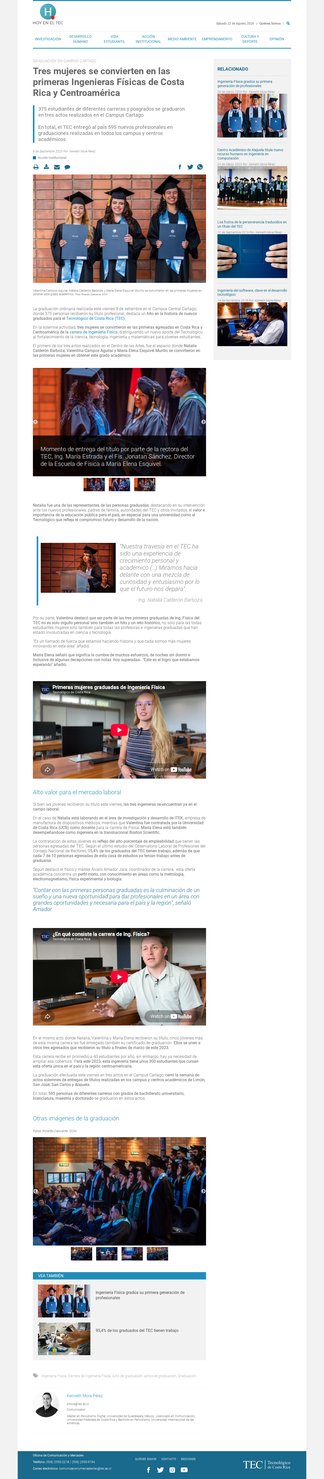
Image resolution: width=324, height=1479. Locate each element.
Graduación (187, 1376)
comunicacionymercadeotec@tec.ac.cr (85, 1468)
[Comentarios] (69, 167)
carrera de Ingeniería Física (93, 332)
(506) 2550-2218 (57, 1462)
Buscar (289, 39)
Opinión (277, 39)
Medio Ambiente (182, 39)
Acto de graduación (127, 1376)
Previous (35, 422)
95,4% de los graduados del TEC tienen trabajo (137, 1330)
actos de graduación (160, 1376)
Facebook (148, 1470)
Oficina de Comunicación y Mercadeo (58, 1455)
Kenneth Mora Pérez (82, 151)
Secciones (188, 1459)
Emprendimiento (217, 39)
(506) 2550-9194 (83, 1462)
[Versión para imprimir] (37, 167)
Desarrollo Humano (80, 39)
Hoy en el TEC (48, 13)
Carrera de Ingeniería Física (89, 1376)
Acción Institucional (148, 39)
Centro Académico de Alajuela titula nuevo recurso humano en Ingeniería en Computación (250, 154)
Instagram (171, 1470)
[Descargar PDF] (48, 167)
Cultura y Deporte (250, 39)
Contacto (168, 1459)
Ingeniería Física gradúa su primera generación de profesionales (244, 84)
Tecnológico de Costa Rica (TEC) (95, 318)
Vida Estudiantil (114, 39)
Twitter (159, 1470)
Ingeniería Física (54, 1376)
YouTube (183, 1470)
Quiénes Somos (270, 23)
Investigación (48, 39)
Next (203, 422)
